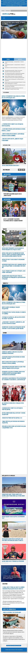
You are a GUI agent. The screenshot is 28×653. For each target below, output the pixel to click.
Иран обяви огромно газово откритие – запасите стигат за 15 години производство (14, 77)
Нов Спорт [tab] (20, 59)
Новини (3, 10)
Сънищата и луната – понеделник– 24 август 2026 (15, 65)
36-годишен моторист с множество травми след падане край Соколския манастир (14, 74)
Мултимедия (8, 10)
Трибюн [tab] (8, 59)
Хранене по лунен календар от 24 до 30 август (15, 67)
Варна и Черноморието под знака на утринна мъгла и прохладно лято (13, 97)
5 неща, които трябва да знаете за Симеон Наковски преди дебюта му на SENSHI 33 (13, 588)
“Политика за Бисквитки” (21, 4)
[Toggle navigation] (4, 18)
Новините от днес (23, 20)
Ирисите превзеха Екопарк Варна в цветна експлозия (12, 194)
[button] (2, 28)
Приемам (20, 5)
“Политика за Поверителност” (11, 4)
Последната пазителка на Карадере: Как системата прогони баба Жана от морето (12, 539)
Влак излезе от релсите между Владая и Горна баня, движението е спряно (15, 82)
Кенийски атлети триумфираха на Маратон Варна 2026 (12, 220)
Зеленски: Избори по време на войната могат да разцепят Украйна (15, 85)
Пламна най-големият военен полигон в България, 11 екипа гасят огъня (14, 88)
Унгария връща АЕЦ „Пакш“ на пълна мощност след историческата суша (13, 71)
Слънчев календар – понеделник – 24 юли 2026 (14, 62)
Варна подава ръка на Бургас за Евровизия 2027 (13, 517)
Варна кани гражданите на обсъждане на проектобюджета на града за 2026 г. (13, 248)
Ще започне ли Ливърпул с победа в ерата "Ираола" (14, 79)
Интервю (5, 584)
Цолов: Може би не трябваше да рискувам (13, 561)
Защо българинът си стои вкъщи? (12, 612)
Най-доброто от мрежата (8, 475)
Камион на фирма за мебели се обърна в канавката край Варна (12, 23)
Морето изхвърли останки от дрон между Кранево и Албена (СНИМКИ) (13, 134)
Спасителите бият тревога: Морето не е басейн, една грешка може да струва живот (13, 495)
